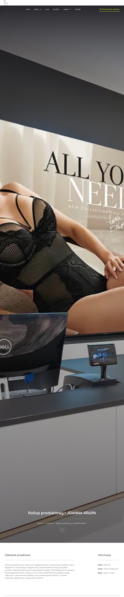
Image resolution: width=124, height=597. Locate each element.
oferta (36, 9)
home (28, 9)
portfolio (56, 9)
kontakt (78, 9)
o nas (47, 9)
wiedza (65, 9)
